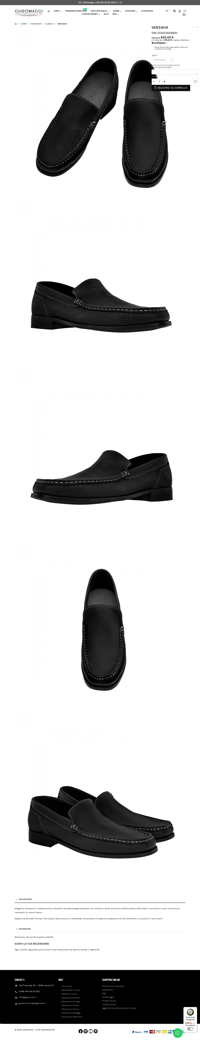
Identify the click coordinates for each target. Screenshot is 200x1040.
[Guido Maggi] (27, 13)
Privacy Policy (109, 1000)
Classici (49, 23)
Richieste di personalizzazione (166, 65)
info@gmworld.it (27, 997)
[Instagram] (85, 1032)
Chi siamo (66, 986)
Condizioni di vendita (113, 986)
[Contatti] (120, 2)
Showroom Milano (70, 997)
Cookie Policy (109, 1004)
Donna (116, 11)
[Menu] (195, 1009)
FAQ (104, 993)
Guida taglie (108, 997)
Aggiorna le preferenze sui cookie (119, 1008)
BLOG (106, 14)
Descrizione (25, 899)
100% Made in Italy (70, 990)
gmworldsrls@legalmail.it (32, 1003)
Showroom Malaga (71, 1013)
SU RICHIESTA (147, 11)
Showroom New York (71, 1016)
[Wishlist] (185, 11)
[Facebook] (80, 1032)
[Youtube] (90, 1032)
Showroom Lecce (70, 1009)
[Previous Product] (193, 27)
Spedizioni (107, 989)
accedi (84, 949)
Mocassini (36, 23)
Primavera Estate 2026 (76, 11)
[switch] (190, 1029)
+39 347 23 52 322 (105, 2)
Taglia (155, 55)
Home (16, 24)
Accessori (130, 11)
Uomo (56, 11)
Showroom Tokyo (70, 1005)
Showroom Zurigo (70, 1001)
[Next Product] (197, 27)
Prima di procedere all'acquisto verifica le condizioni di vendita (171, 48)
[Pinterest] (95, 1032)
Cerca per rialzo (99, 11)
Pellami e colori (69, 994)
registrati (95, 949)
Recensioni (25, 929)
